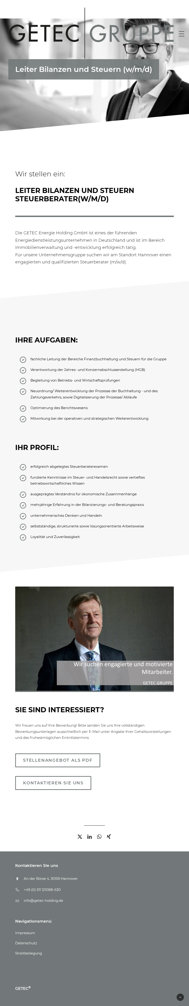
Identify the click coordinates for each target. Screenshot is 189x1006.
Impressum (25, 933)
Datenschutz (26, 943)
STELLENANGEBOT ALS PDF (57, 760)
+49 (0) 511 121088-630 (42, 889)
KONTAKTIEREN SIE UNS (53, 783)
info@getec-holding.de (43, 900)
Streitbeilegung (28, 953)
